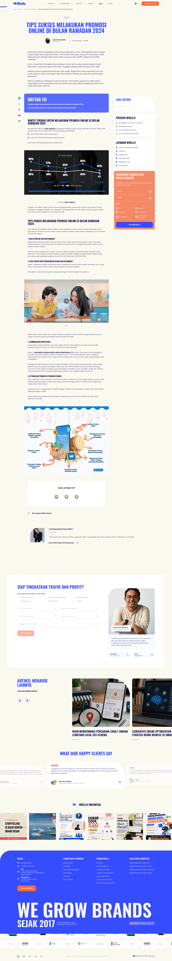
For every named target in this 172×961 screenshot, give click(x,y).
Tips (100, 3)
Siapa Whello (68, 863)
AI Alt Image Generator (127, 130)
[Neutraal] (66, 497)
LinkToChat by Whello (104, 879)
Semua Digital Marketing (142, 217)
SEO (119, 208)
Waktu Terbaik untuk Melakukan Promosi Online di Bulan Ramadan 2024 (55, 104)
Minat (118, 204)
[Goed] (76, 497)
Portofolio (79, 3)
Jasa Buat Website (103, 869)
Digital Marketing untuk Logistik (140, 873)
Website (141, 208)
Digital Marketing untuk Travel (140, 866)
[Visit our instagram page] (24, 956)
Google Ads (123, 155)
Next (27, 701)
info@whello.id (26, 863)
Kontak (110, 3)
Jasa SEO (122, 151)
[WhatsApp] (19, 104)
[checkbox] (117, 208)
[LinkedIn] (19, 98)
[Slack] (19, 110)
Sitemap (66, 876)
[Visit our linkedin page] (18, 956)
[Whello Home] (19, 3)
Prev (20, 701)
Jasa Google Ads (102, 866)
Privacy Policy (68, 879)
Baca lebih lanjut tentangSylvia (61, 543)
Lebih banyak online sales (57, 597)
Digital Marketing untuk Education (141, 869)
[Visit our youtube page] (35, 956)
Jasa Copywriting (102, 876)
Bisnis (66, 17)
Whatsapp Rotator (126, 126)
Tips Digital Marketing (30, 9)
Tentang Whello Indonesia (73, 858)
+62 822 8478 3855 (28, 866)
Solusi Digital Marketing (139, 858)
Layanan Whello (102, 858)
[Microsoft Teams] (19, 115)
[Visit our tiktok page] (30, 956)
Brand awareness (82, 597)
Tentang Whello (64, 3)
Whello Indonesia (17, 9)
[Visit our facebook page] (41, 956)
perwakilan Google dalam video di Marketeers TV (53, 352)
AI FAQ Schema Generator (129, 133)
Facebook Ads (124, 158)
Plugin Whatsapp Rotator (105, 883)
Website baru (53, 601)
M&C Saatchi (50, 129)
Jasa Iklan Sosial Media (104, 873)
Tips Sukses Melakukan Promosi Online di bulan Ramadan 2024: (52, 108)
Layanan (50, 3)
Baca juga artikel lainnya (42, 513)
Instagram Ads (124, 162)
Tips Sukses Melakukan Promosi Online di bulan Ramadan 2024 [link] (55, 9)
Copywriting (123, 165)
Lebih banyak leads (27, 597)
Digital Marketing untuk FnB (139, 863)
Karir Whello (67, 873)
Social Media (122, 217)
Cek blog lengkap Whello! (27, 691)
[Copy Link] (19, 121)
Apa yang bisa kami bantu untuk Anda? (31, 594)
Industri (90, 3)
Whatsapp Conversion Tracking (130, 123)
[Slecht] (56, 497)
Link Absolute (86, 775)
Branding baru (25, 601)
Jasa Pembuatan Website (128, 147)
